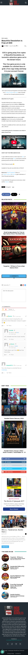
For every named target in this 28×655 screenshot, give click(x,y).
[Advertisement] (14, 21)
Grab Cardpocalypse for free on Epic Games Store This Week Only (14, 233)
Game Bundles (13, 578)
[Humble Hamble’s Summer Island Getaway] (5, 595)
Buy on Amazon (14, 509)
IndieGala (4, 370)
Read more (5, 546)
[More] (19, 194)
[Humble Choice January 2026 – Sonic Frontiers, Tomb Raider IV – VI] (14, 434)
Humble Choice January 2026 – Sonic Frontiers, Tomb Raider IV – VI (14, 451)
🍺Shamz (17, 332)
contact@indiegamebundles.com (14, 640)
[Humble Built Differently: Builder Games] (5, 567)
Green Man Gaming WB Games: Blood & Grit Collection (16, 586)
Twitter (7, 92)
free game (8, 187)
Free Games (5, 38)
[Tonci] (3, 46)
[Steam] (16, 643)
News (3, 527)
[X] (20, 643)
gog (13, 187)
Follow (23, 462)
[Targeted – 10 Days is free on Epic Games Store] (14, 249)
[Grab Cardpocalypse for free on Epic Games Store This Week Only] (14, 216)
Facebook (11, 92)
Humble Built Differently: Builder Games (17, 567)
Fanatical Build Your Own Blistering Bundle (17, 576)
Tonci (6, 45)
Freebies (7, 181)
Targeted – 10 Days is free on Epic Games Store (14, 266)
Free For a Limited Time (15, 559)
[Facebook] (7, 643)
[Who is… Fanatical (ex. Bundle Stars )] (14, 521)
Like (24, 458)
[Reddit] (11, 643)
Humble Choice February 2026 (14, 418)
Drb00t (16, 346)
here (23, 156)
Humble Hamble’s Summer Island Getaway (17, 595)
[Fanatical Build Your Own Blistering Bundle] (5, 576)
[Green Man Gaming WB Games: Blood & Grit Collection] (5, 586)
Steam (16, 92)
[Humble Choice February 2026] (14, 402)
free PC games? (11, 172)
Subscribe (23, 471)
